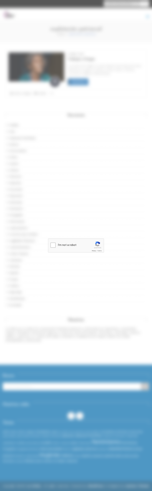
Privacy (94, 251)
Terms (99, 251)
